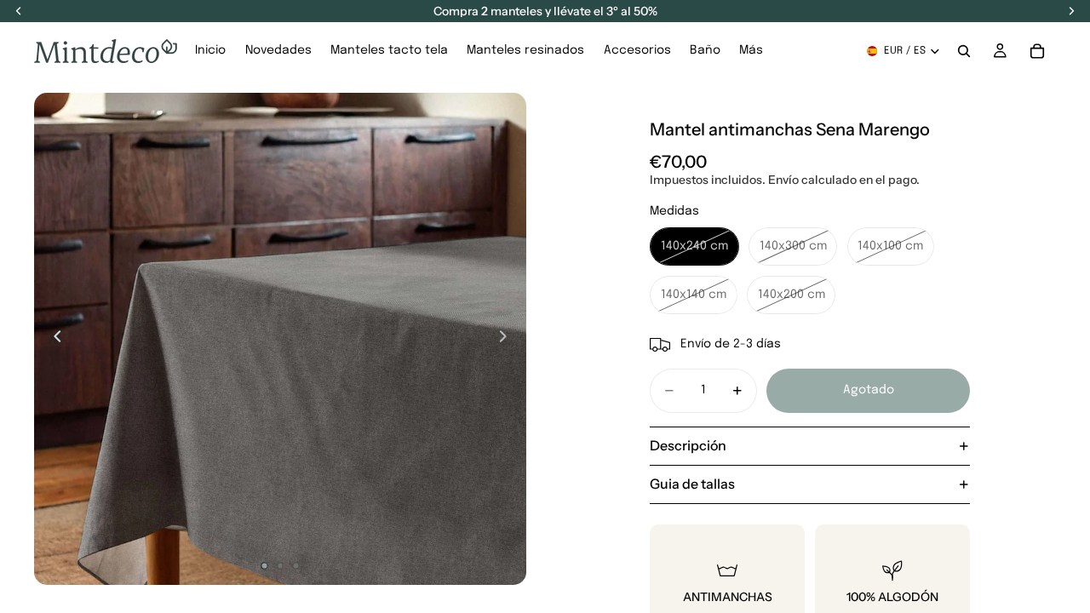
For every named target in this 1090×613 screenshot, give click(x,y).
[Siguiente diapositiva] (507, 339)
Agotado (868, 390)
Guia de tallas (692, 483)
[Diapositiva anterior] (53, 339)
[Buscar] (964, 51)
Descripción (688, 445)
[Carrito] (1037, 51)
